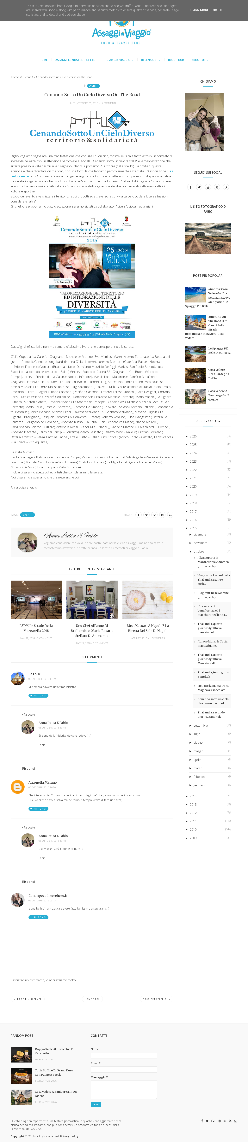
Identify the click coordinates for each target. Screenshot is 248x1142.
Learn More (199, 10)
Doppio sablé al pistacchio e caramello (54, 1051)
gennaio (199, 785)
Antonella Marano (42, 782)
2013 (193, 804)
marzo (198, 768)
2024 (193, 453)
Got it (218, 10)
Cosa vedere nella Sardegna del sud (218, 374)
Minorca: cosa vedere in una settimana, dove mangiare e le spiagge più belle (207, 297)
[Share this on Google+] (154, 515)
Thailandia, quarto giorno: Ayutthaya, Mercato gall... (210, 659)
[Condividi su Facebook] (138, 515)
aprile (197, 760)
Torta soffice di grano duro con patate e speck (54, 1072)
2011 (193, 821)
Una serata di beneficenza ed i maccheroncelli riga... (212, 611)
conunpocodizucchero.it (47, 896)
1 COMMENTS (157, 638)
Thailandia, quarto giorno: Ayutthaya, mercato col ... (210, 628)
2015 (193, 528)
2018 (193, 503)
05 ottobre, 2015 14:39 (42, 679)
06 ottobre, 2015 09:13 (42, 900)
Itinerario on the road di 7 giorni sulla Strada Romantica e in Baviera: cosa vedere (206, 327)
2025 (193, 444)
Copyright (17, 1136)
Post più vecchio (155, 999)
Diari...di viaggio (118, 60)
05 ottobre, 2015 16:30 (42, 787)
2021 (193, 478)
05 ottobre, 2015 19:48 (52, 727)
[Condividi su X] (146, 515)
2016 (193, 520)
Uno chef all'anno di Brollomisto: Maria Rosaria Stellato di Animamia (92, 631)
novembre (201, 543)
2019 (193, 495)
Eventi (93, 86)
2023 (193, 461)
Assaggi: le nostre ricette (75, 60)
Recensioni (149, 60)
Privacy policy (69, 1136)
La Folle (34, 674)
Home (44, 60)
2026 (193, 436)
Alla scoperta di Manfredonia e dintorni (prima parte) (214, 562)
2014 (193, 796)
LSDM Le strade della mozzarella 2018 (36, 628)
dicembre (200, 534)
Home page (92, 999)
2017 (193, 511)
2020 (193, 486)
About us (198, 60)
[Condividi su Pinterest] (162, 515)
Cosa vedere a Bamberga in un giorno (219, 395)
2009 (193, 838)
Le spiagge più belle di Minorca (219, 350)
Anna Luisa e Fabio (53, 723)
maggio (198, 751)
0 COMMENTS (44, 638)
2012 (193, 813)
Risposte (29, 714)
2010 (193, 829)
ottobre (199, 551)
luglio (197, 734)
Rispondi (40, 695)
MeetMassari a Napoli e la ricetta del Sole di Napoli (148, 628)
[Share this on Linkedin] (170, 515)
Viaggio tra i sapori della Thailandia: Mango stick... (214, 580)
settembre (201, 725)
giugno (198, 742)
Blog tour (176, 60)
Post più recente (29, 999)
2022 (193, 470)
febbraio (199, 777)
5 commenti (109, 103)
